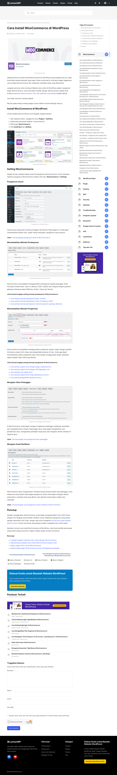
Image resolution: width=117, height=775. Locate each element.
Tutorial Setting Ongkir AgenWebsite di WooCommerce (30, 619)
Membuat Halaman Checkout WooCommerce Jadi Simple (31, 654)
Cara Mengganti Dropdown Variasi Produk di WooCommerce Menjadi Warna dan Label (56, 555)
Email (9, 699)
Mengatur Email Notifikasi (90, 43)
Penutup (83, 46)
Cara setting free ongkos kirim (22, 372)
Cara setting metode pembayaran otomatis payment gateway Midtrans (36, 304)
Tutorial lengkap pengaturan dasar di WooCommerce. (31, 237)
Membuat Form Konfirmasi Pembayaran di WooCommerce (31, 614)
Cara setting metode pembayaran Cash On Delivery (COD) (32, 301)
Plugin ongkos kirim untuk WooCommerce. (26, 545)
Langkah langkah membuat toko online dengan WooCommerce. (34, 540)
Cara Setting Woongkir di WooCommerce (22, 554)
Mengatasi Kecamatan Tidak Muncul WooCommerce (29, 648)
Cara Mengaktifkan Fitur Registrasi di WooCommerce (29, 631)
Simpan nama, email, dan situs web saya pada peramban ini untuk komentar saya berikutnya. (39, 715)
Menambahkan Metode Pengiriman (92, 38)
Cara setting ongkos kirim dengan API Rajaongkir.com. (30, 369)
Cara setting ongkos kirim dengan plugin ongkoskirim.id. (31, 367)
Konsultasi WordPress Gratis (95, 761)
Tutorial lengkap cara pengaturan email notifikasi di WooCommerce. (36, 505)
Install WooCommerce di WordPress (91, 28)
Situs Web (10, 707)
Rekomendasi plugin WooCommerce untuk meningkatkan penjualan (35, 548)
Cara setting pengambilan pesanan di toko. (26, 377)
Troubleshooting (15, 639)
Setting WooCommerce (87, 30)
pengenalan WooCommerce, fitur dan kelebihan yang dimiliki (34, 93)
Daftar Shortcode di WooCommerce (24, 642)
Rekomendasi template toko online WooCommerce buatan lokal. (34, 543)
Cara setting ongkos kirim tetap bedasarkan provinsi (30, 375)
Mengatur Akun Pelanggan (90, 41)
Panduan (15, 22)
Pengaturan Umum (88, 33)
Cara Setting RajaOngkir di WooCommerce (26, 625)
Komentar (10, 670)
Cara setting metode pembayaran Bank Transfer (28, 298)
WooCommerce (23, 22)
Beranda (9, 22)
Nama (9, 690)
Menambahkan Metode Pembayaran (93, 35)
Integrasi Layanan (16, 622)
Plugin (13, 616)
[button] (109, 3)
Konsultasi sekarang (17, 586)
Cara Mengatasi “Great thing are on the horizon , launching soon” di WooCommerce (40, 637)
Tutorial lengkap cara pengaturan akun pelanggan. (30, 439)
